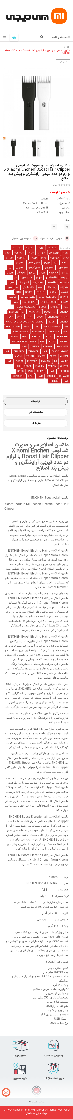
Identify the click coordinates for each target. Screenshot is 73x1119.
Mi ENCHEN (63, 336)
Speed (27, 326)
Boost (28, 292)
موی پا (66, 252)
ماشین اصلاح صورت (47, 297)
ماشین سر (64, 282)
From (53, 356)
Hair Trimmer (20, 331)
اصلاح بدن (49, 267)
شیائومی (65, 292)
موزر (55, 262)
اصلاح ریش (24, 282)
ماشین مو (52, 282)
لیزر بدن (65, 272)
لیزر (10, 267)
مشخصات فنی (36, 412)
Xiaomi (53, 292)
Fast (66, 331)
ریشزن (12, 282)
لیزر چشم (21, 272)
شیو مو (7, 252)
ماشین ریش (38, 282)
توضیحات (35, 401)
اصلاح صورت (63, 267)
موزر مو (47, 262)
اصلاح (66, 307)
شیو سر (31, 252)
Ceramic (48, 346)
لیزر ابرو (32, 272)
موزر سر (34, 257)
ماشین (15, 302)
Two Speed (63, 346)
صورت (9, 287)
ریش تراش (51, 287)
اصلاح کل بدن (34, 267)
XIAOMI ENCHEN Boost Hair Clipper (25, 322)
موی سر (40, 248)
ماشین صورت (26, 277)
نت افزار (30, 1113)
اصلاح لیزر (20, 267)
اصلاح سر (20, 262)
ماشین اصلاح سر (28, 297)
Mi (55, 361)
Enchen (41, 292)
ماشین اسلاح (51, 277)
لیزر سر (42, 272)
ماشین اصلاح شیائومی (25, 307)
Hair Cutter (13, 326)
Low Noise (38, 331)
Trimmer (33, 351)
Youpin (30, 356)
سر (17, 287)
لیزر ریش (65, 277)
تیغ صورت (54, 257)
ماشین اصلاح (34, 262)
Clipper (64, 297)
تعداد (67, 221)
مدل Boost (50, 312)
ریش (40, 287)
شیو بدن (41, 252)
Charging (53, 331)
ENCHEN (54, 307)
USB (66, 326)
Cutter (35, 346)
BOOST (49, 336)
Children (19, 351)
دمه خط (65, 262)
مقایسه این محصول (21, 239)
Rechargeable (52, 326)
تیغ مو (43, 257)
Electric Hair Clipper (24, 341)
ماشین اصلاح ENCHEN (58, 317)
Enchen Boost (49, 302)
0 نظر (55, 185)
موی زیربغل (54, 252)
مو (15, 277)
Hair (18, 292)
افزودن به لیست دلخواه (51, 239)
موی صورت (52, 248)
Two (37, 326)
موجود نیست (59, 192)
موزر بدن (9, 257)
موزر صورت (21, 257)
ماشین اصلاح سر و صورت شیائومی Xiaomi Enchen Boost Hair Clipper (37, 51)
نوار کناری (62, 62)
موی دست (17, 248)
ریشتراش (64, 287)
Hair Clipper (29, 302)
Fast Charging (60, 351)
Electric (36, 336)
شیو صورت (19, 252)
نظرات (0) (36, 423)
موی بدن (29, 248)
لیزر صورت (53, 272)
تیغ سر (66, 257)
